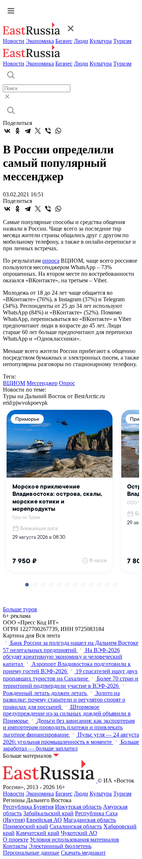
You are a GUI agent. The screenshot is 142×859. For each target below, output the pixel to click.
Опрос (67, 383)
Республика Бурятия (28, 807)
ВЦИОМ (14, 383)
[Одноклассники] (17, 130)
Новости (13, 41)
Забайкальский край (48, 813)
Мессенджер (42, 383)
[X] (37, 130)
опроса (50, 261)
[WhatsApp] (58, 130)
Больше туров (20, 609)
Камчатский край (37, 833)
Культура (101, 41)
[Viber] (48, 130)
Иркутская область (78, 807)
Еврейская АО (44, 820)
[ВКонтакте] (7, 130)
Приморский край (25, 826)
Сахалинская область (76, 826)
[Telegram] (27, 130)
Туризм (122, 41)
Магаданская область (89, 820)
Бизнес (63, 41)
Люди (81, 41)
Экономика (40, 41)
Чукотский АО (79, 833)
